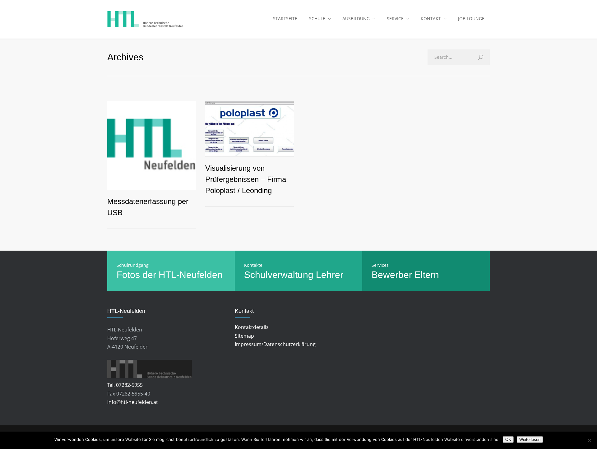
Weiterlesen (529, 439)
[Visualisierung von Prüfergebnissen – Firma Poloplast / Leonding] (249, 128)
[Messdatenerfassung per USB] (151, 145)
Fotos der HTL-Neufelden (170, 275)
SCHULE (317, 18)
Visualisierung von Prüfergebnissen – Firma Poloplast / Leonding (245, 179)
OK (508, 439)
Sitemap (244, 335)
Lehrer (329, 275)
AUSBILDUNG (356, 18)
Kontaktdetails (252, 327)
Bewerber (392, 275)
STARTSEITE (285, 18)
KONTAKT (431, 18)
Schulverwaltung (278, 275)
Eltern (426, 275)
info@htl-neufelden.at (132, 402)
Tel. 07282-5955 (125, 385)
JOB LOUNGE (471, 18)
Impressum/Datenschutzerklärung (275, 344)
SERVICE (395, 18)
